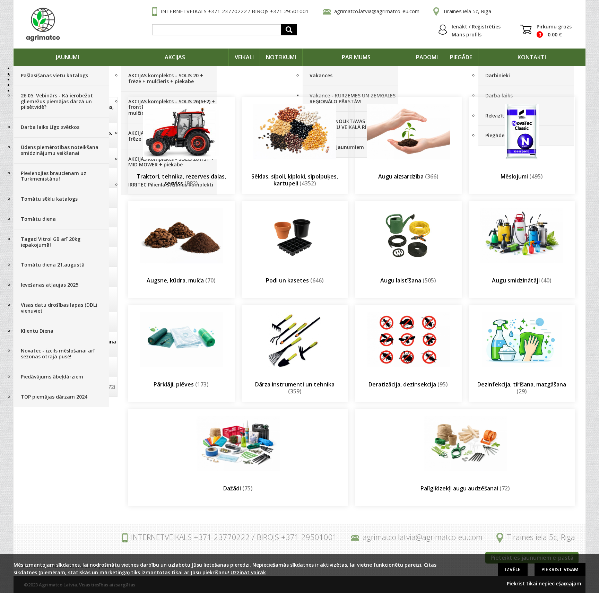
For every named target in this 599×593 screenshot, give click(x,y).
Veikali (244, 57)
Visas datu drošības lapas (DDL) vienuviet (59, 308)
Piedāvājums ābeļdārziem (52, 376)
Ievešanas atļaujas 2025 (49, 284)
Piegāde (461, 57)
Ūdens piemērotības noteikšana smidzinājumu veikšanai (59, 150)
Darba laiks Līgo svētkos (50, 127)
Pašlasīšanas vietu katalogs (54, 75)
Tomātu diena (38, 219)
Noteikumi (281, 57)
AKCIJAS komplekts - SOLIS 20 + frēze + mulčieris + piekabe (165, 78)
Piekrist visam (560, 569)
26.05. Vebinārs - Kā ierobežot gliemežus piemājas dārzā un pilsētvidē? (57, 101)
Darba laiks (499, 95)
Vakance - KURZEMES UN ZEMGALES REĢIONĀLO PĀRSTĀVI (353, 98)
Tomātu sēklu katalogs (49, 198)
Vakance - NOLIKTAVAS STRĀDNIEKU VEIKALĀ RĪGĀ (341, 124)
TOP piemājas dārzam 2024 (54, 396)
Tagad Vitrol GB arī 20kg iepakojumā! (50, 242)
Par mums (356, 57)
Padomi (427, 57)
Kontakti (532, 57)
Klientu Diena (37, 331)
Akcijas (175, 57)
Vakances (321, 75)
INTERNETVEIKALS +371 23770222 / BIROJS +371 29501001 (234, 11)
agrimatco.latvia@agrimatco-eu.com (376, 11)
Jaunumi (67, 57)
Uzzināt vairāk (248, 572)
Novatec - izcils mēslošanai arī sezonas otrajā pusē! (58, 353)
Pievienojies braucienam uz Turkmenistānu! (53, 176)
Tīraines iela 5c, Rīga (467, 11)
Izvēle (513, 569)
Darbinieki (497, 75)
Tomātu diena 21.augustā (53, 264)
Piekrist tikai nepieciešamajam (544, 583)
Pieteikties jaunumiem (337, 147)
